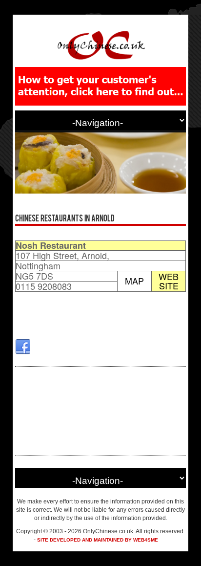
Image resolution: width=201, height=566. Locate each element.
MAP (134, 280)
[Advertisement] (100, 411)
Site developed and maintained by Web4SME (97, 540)
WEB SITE (169, 281)
